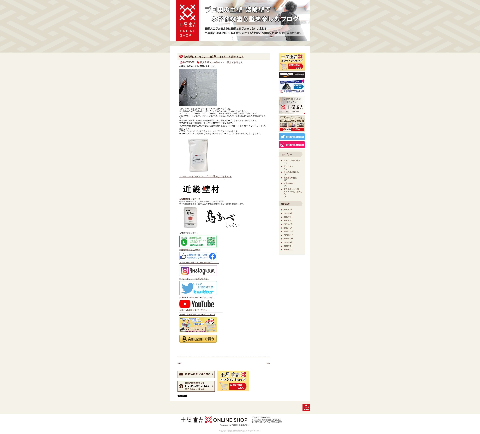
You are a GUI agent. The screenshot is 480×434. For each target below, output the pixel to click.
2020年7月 (288, 250)
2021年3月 (288, 221)
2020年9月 (288, 242)
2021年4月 (288, 217)
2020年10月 (289, 239)
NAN (180, 363)
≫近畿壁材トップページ (189, 199)
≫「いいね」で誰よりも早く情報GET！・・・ (199, 263)
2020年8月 (288, 246)
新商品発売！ (289, 183)
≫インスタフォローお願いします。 (194, 279)
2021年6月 (288, 210)
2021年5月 (288, 213)
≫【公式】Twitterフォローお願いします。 (197, 297)
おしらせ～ (288, 166)
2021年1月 (288, 228)
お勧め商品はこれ (291, 172)
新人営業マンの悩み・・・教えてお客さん (221, 62)
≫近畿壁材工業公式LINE (189, 250)
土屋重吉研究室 (290, 178)
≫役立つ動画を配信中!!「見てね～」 (194, 310)
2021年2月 (288, 224)
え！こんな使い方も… (293, 160)
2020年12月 (289, 231)
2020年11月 (288, 235)
